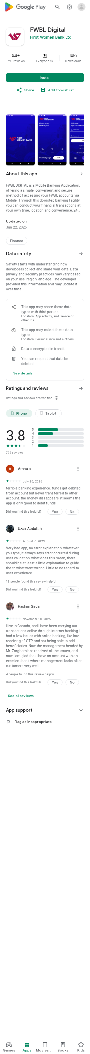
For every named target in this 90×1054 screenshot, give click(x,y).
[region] (45, 58)
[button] (51, 61)
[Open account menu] (82, 7)
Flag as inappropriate (29, 721)
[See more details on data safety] (23, 373)
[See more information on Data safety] (81, 254)
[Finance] (16, 240)
